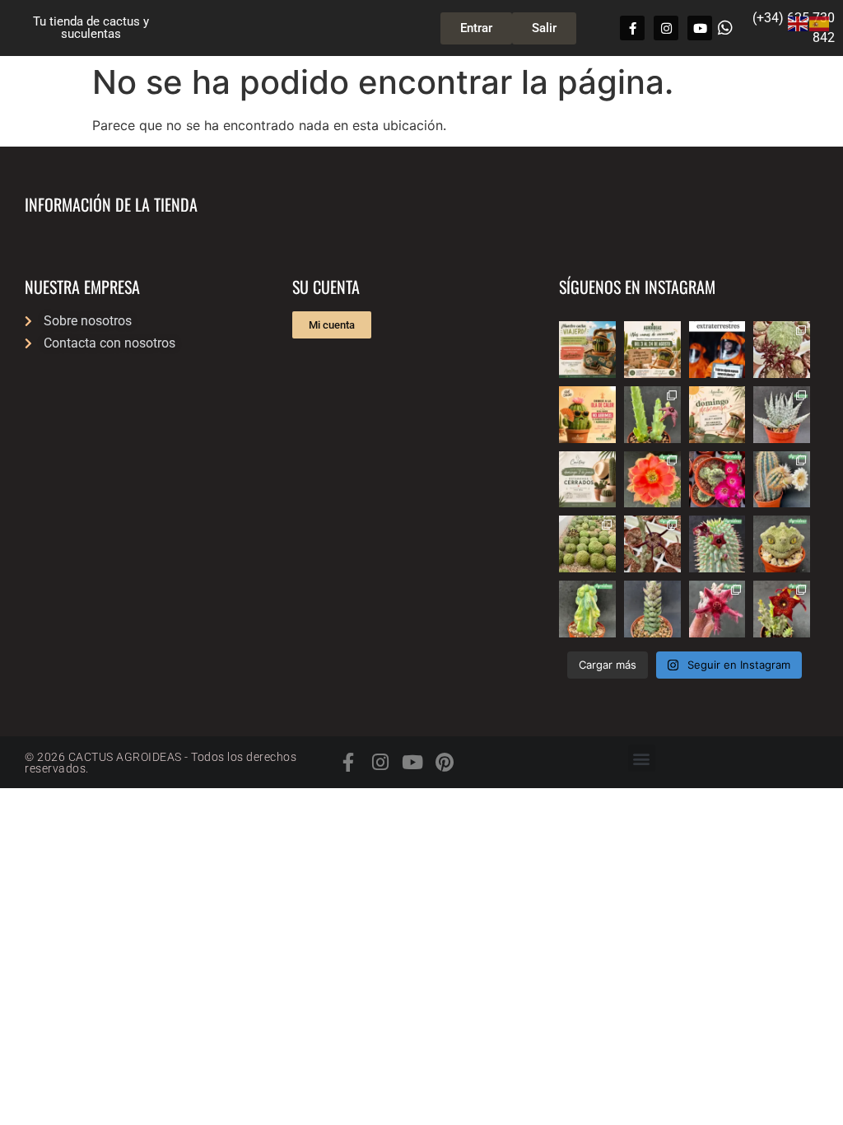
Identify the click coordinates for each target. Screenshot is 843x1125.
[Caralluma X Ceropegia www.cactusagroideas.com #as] (652, 544)
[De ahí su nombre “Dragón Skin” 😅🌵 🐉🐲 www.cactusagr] (781, 544)
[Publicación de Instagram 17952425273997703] (587, 414)
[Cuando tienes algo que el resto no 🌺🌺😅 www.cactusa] (587, 544)
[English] (798, 22)
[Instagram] (666, 28)
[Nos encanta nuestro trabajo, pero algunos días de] (652, 349)
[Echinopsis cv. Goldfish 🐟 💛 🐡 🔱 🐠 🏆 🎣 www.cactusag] (652, 479)
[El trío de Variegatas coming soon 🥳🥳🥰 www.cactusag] (781, 414)
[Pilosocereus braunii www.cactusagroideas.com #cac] (781, 479)
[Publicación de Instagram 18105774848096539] (587, 479)
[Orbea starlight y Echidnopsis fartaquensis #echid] (652, 414)
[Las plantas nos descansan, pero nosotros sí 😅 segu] (717, 414)
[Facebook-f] (632, 28)
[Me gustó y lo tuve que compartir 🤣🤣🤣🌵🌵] (717, 349)
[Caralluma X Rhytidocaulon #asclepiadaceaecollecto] (717, 609)
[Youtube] (699, 28)
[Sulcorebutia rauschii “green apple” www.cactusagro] (717, 479)
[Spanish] (820, 22)
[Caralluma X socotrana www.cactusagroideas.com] (781, 609)
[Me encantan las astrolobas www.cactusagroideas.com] (652, 609)
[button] (641, 758)
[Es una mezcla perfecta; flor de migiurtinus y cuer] (781, 349)
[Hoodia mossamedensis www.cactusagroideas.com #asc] (717, 544)
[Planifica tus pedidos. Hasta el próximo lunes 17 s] (587, 349)
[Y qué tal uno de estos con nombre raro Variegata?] (587, 609)
